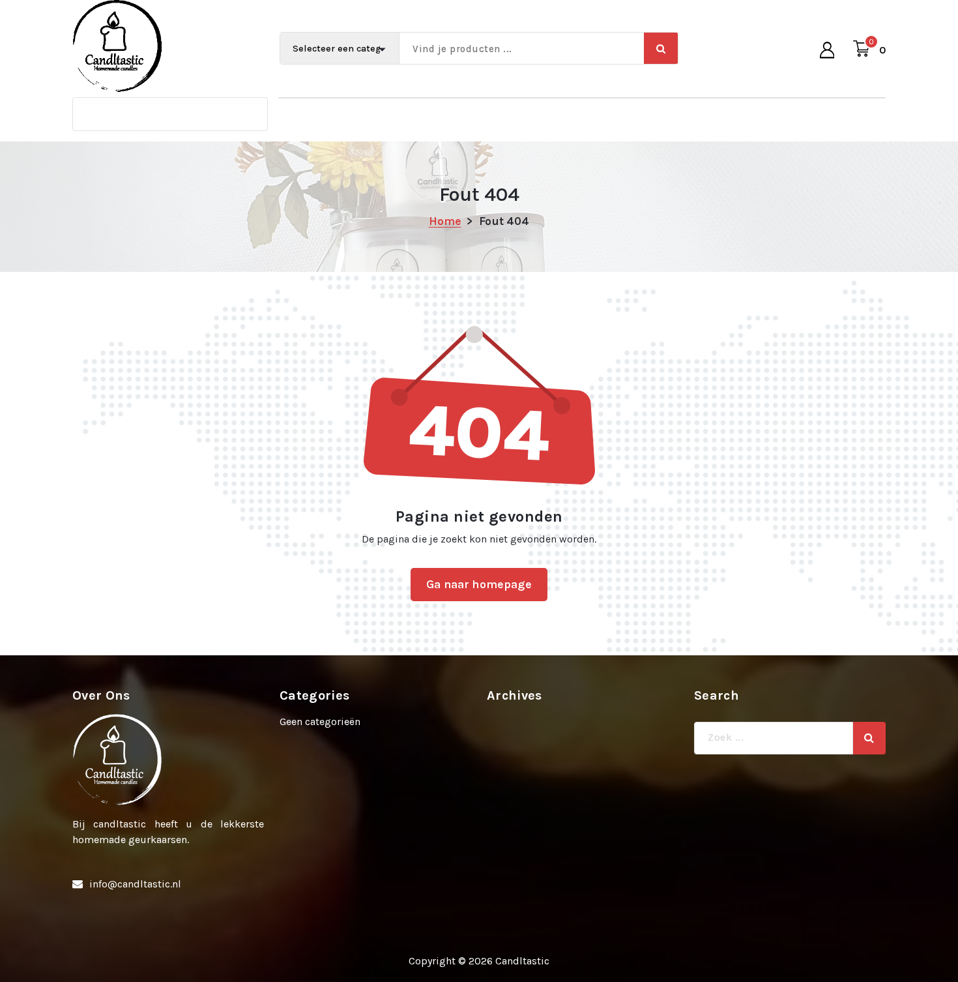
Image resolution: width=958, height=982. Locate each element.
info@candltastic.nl (135, 884)
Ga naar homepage (479, 584)
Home (445, 221)
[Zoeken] (869, 738)
